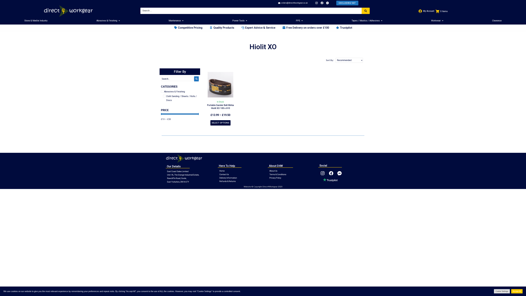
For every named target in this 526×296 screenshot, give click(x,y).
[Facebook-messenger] (327, 3)
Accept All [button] (517, 291)
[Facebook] (322, 3)
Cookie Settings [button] (502, 291)
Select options (220, 123)
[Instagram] (316, 3)
